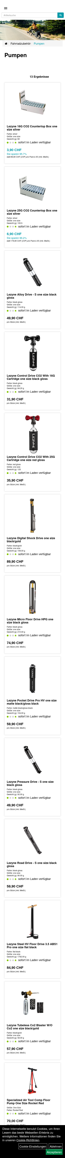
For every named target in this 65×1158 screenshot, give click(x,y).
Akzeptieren (54, 1152)
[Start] (6, 43)
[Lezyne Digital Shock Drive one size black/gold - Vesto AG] (32, 515)
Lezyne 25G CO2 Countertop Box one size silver (32, 212)
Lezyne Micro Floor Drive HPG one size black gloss (30, 620)
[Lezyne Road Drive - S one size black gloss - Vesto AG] (32, 840)
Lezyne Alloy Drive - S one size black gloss (31, 296)
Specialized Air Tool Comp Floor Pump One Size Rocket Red (28, 1101)
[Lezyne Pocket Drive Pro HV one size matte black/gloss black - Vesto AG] (32, 678)
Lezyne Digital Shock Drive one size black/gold (31, 539)
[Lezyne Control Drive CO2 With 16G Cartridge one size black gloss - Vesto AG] (32, 353)
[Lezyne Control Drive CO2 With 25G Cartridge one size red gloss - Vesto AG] (32, 434)
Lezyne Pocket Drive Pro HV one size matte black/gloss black (32, 702)
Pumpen (39, 43)
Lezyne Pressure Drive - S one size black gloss (30, 783)
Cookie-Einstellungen (32, 1146)
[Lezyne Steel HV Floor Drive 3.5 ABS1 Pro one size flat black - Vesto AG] (32, 921)
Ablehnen (56, 1146)
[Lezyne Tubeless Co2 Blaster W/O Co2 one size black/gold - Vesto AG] (32, 1003)
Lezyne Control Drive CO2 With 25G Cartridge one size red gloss (31, 458)
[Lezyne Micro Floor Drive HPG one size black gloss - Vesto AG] (32, 597)
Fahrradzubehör (21, 43)
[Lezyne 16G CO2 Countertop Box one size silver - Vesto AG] (32, 104)
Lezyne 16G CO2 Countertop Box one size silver (32, 127)
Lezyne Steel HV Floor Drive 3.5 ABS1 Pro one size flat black (32, 945)
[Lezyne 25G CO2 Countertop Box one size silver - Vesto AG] (32, 188)
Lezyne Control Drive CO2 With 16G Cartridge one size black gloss (31, 377)
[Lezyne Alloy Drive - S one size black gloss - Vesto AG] (32, 272)
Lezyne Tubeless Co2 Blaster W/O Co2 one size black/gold (29, 1026)
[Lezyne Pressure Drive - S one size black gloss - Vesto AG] (32, 759)
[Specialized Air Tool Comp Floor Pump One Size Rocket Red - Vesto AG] (32, 1080)
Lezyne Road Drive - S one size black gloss (32, 864)
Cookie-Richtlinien (27, 1140)
